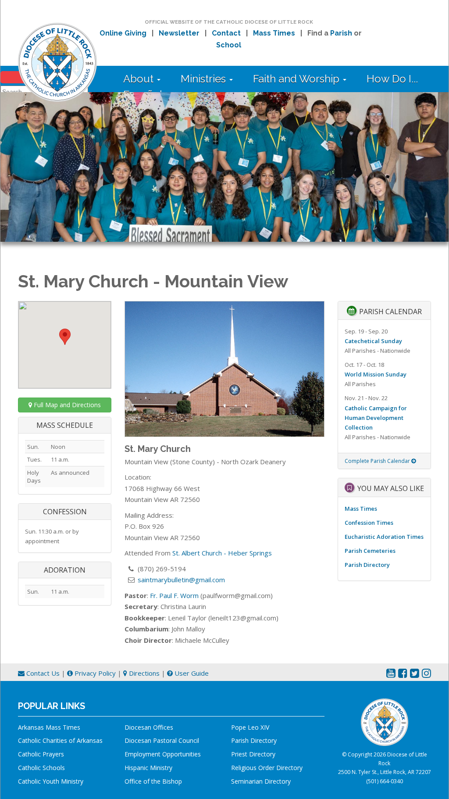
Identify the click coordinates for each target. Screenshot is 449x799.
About (139, 78)
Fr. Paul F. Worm (174, 595)
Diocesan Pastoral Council (162, 740)
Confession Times (369, 523)
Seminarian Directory (261, 781)
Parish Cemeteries (370, 551)
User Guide (191, 673)
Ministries (204, 78)
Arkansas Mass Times (49, 727)
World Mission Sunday (375, 374)
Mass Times (274, 33)
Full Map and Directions (66, 405)
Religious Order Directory (267, 767)
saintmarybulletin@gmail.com (181, 579)
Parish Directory (367, 565)
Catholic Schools (41, 767)
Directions (143, 673)
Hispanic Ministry (148, 767)
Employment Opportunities (163, 754)
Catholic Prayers (41, 754)
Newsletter (179, 33)
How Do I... (392, 78)
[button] (65, 336)
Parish (341, 33)
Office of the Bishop (153, 781)
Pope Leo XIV (250, 727)
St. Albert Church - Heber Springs (222, 552)
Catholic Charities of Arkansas (60, 740)
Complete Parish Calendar (378, 461)
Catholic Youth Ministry (50, 781)
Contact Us (42, 673)
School (228, 45)
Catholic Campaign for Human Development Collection (376, 417)
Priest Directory (253, 754)
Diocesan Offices (149, 727)
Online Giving (123, 33)
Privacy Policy (94, 673)
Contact (226, 33)
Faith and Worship (297, 78)
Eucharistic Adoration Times (384, 537)
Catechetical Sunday (373, 341)
